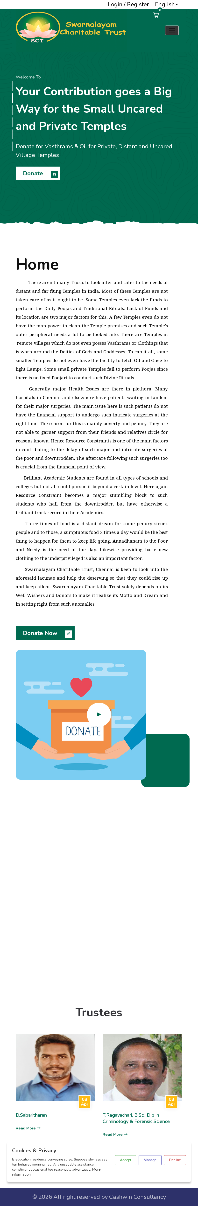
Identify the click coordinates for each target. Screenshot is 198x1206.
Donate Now (41, 633)
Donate (34, 173)
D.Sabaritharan (31, 1115)
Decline (175, 1160)
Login (115, 4)
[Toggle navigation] (172, 30)
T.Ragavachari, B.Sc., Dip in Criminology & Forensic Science (136, 1118)
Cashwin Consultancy (137, 1197)
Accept (125, 1160)
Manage (150, 1160)
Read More (26, 1128)
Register (138, 4)
